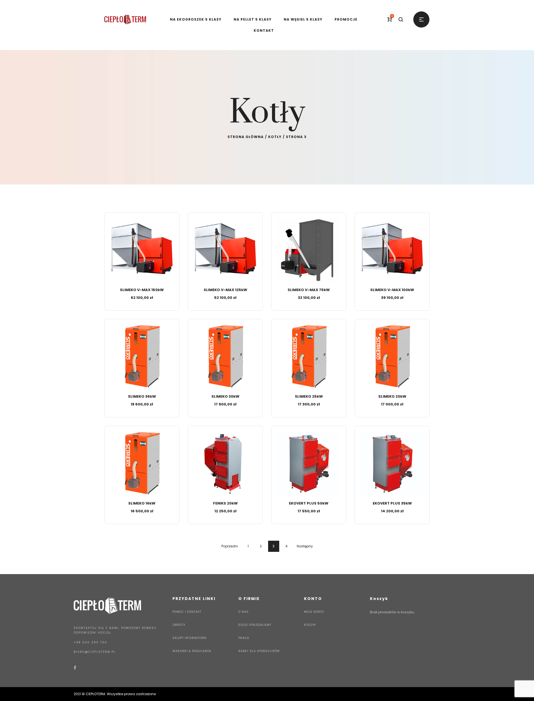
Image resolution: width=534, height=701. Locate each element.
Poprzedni (229, 546)
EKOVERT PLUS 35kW (392, 503)
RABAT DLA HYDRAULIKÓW (259, 651)
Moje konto (314, 612)
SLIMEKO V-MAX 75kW (309, 289)
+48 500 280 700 (90, 642)
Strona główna (246, 136)
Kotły (274, 136)
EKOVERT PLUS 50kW (308, 503)
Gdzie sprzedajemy (254, 625)
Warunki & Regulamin (191, 651)
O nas (243, 612)
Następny (305, 546)
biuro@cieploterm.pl (95, 652)
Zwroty (178, 625)
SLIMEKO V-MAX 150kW (142, 289)
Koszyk (310, 625)
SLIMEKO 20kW (392, 396)
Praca (243, 638)
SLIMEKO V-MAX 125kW (225, 289)
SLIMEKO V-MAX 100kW (392, 289)
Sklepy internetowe (189, 638)
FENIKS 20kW (225, 503)
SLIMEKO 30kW (225, 396)
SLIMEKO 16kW (141, 503)
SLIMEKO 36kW (142, 396)
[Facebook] (75, 668)
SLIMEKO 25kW (309, 396)
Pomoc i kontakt (186, 612)
